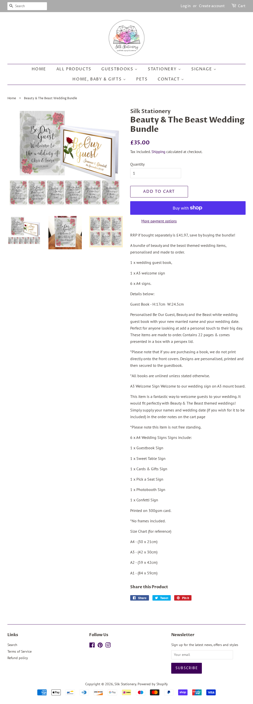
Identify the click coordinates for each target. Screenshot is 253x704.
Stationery (163, 69)
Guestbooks (118, 69)
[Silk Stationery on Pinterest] (100, 646)
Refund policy (17, 658)
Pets (142, 79)
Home (39, 69)
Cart (242, 6)
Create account (212, 6)
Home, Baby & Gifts (97, 79)
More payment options (159, 221)
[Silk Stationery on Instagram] (108, 646)
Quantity (137, 164)
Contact (169, 79)
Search (12, 645)
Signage (202, 69)
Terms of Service (19, 651)
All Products (73, 69)
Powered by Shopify (153, 684)
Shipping (158, 151)
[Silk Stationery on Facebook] (92, 646)
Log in (186, 6)
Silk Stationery (125, 684)
